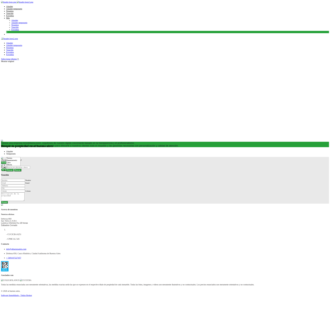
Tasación (9, 13)
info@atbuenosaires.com (16, 249)
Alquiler (9, 6)
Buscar (10, 170)
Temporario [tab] (11, 154)
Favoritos (10, 16)
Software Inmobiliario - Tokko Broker (16, 295)
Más (8, 18)
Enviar (4, 202)
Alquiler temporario (14, 9)
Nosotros (10, 11)
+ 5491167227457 (13, 258)
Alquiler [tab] (9, 151)
